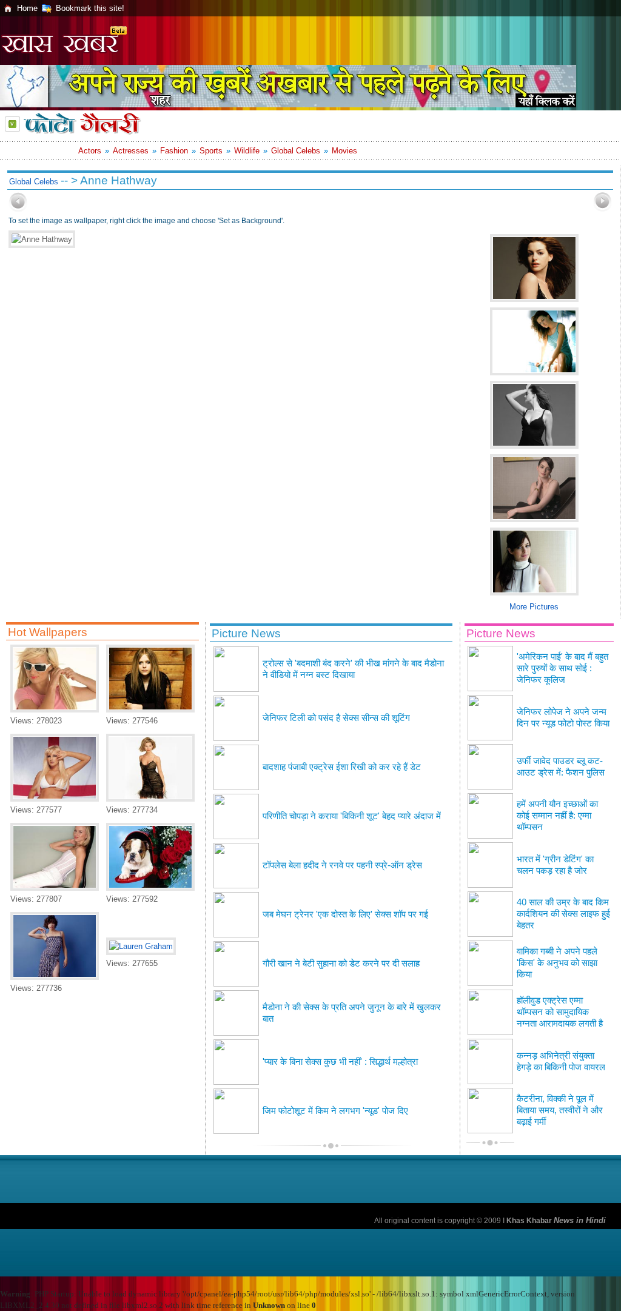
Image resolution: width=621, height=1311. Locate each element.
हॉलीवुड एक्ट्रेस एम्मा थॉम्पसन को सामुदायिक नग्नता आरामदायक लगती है (560, 1012)
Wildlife (247, 150)
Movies (344, 150)
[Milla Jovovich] (54, 977)
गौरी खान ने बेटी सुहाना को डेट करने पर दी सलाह (341, 963)
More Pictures (534, 606)
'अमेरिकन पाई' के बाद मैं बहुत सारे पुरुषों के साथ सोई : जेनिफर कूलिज (562, 668)
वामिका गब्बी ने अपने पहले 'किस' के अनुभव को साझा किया (557, 963)
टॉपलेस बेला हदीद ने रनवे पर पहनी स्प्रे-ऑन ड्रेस (342, 865)
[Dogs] (150, 888)
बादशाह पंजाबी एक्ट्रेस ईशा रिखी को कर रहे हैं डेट (342, 767)
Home (27, 8)
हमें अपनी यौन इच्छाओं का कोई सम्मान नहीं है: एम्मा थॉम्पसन (557, 815)
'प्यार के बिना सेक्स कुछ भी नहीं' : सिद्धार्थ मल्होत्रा (340, 1062)
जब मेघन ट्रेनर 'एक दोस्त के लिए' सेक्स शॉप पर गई (345, 914)
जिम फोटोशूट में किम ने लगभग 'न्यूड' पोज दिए (335, 1111)
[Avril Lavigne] (150, 709)
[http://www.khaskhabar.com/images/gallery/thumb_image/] (18, 208)
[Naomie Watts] (54, 888)
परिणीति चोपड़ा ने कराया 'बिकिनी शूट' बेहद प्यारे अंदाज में (352, 816)
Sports (211, 150)
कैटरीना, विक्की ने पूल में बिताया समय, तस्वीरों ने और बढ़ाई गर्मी (560, 1110)
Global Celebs (295, 150)
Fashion (174, 150)
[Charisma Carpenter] (150, 798)
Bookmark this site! (90, 8)
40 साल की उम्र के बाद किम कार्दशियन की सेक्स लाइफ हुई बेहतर (563, 913)
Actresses (131, 150)
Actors (89, 150)
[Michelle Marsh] (54, 709)
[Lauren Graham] (141, 946)
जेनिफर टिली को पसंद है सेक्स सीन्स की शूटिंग (336, 718)
